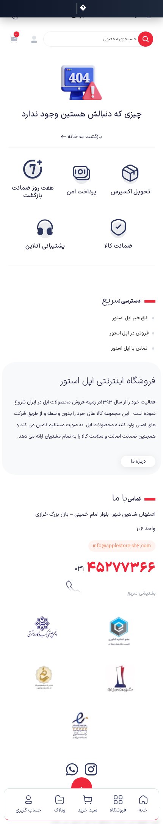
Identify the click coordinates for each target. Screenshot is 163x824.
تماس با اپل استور (130, 348)
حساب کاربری (28, 810)
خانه (143, 810)
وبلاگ (59, 810)
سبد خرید (87, 810)
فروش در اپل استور (129, 333)
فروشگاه (118, 810)
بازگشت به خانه (84, 137)
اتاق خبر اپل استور (130, 318)
